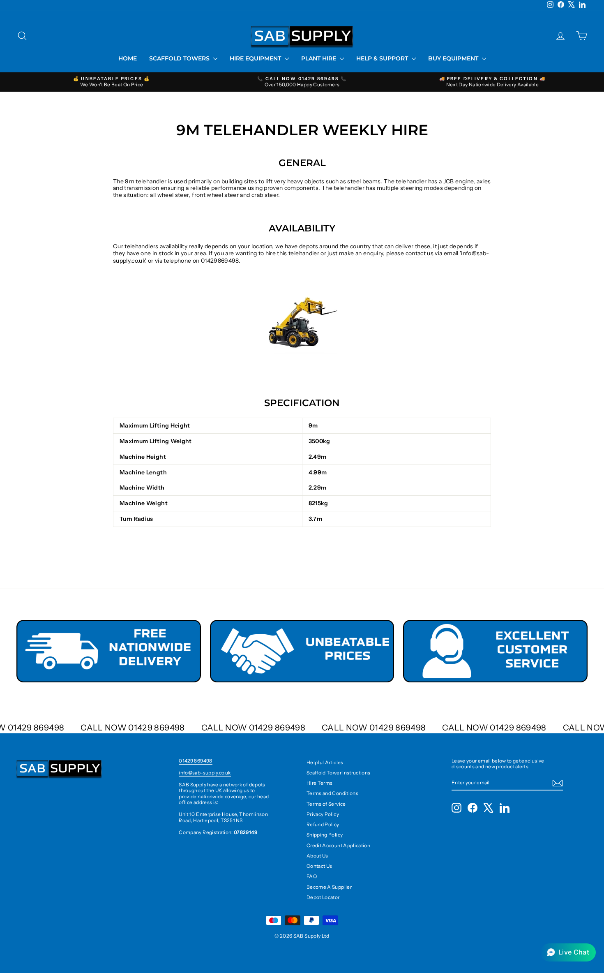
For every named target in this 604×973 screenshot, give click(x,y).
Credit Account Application (338, 845)
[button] (568, 952)
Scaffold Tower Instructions (338, 773)
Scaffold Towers (180, 58)
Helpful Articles (325, 762)
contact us (420, 253)
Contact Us (319, 866)
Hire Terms (320, 783)
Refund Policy (323, 824)
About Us (317, 856)
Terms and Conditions (332, 793)
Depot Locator (323, 897)
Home (127, 58)
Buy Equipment (454, 58)
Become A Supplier (329, 887)
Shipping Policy (325, 835)
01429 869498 (195, 761)
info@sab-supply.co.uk (205, 773)
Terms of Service (326, 804)
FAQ (312, 876)
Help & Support (383, 58)
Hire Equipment (256, 58)
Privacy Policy (323, 814)
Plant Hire (319, 58)
